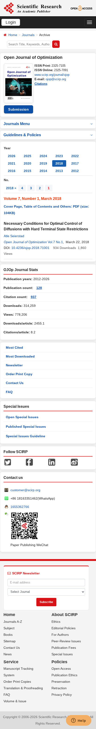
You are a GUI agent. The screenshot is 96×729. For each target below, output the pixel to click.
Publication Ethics (64, 675)
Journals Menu (16, 124)
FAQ (9, 392)
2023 (59, 156)
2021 (11, 163)
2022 (75, 156)
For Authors (60, 634)
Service (10, 661)
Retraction (59, 688)
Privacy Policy (61, 694)
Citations (40, 84)
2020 (27, 163)
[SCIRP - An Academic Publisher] (32, 8)
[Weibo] (74, 462)
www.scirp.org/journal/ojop (51, 74)
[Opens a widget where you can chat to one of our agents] (78, 721)
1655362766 (19, 507)
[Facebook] (29, 462)
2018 (59, 163)
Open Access (61, 668)
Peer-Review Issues (66, 641)
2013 (59, 171)
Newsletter (14, 365)
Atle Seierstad (14, 236)
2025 (27, 156)
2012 (75, 171)
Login (11, 22)
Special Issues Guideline (25, 436)
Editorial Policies (63, 628)
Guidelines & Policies (22, 135)
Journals (28, 35)
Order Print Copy (19, 374)
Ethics (55, 621)
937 (33, 297)
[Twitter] (7, 462)
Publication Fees (63, 647)
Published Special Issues (26, 426)
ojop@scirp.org (56, 79)
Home (12, 35)
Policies (59, 661)
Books (8, 634)
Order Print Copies (17, 681)
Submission (18, 109)
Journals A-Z (12, 621)
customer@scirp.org (25, 490)
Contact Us (15, 383)
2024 (43, 156)
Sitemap (9, 641)
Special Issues (62, 654)
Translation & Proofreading (23, 688)
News (7, 654)
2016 (11, 171)
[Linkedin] (51, 462)
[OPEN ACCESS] (81, 8)
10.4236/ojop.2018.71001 (30, 248)
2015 (27, 171)
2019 (43, 163)
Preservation (60, 681)
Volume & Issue (14, 701)
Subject (8, 628)
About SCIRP (64, 614)
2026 (11, 156)
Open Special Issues (22, 417)
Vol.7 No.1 (55, 242)
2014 (43, 171)
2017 (75, 163)
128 (39, 288)
